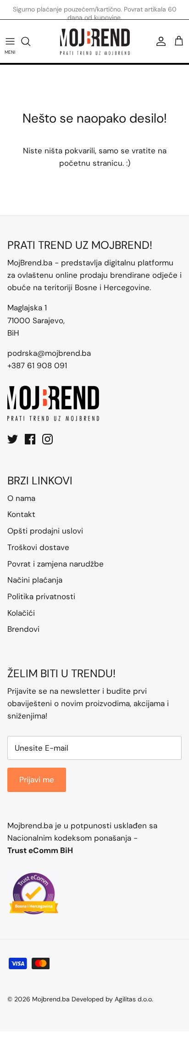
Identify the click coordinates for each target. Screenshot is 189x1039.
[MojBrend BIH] (95, 41)
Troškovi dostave (38, 547)
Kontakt (21, 514)
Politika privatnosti (41, 596)
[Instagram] (47, 439)
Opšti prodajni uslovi (45, 531)
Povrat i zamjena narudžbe (55, 564)
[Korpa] (179, 41)
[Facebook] (30, 439)
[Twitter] (12, 439)
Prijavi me (36, 780)
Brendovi (23, 629)
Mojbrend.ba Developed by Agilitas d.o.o (92, 999)
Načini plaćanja (34, 580)
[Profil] (159, 41)
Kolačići (21, 613)
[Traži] (30, 41)
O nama (21, 498)
